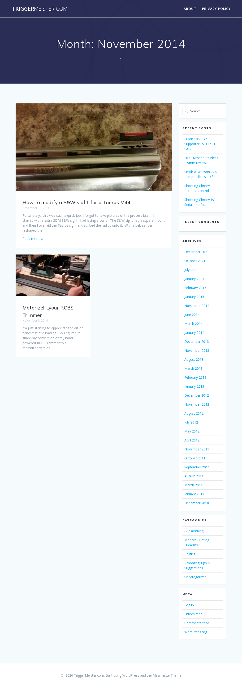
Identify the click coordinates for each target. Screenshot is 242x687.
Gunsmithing (193, 531)
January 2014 (194, 332)
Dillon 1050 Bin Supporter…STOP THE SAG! (201, 144)
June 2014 (191, 314)
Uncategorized (195, 577)
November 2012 (196, 404)
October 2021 (194, 261)
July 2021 (191, 269)
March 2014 (193, 323)
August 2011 (193, 476)
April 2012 (191, 440)
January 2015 (194, 296)
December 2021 (196, 252)
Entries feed (193, 614)
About (190, 8)
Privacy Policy (216, 8)
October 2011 (194, 458)
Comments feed (196, 623)
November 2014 (196, 305)
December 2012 (196, 395)
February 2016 (195, 287)
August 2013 (193, 359)
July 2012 (191, 422)
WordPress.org (195, 632)
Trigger (40, 8)
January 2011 (194, 494)
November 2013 (196, 350)
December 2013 (196, 341)
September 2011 (197, 467)
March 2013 (193, 368)
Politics (189, 554)
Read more (30, 238)
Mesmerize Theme (167, 675)
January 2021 (194, 278)
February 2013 (195, 377)
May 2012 (191, 431)
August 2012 (193, 413)
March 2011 (193, 485)
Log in (189, 605)
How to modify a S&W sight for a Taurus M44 (76, 202)
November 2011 (196, 449)
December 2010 (196, 503)
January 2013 (194, 386)
